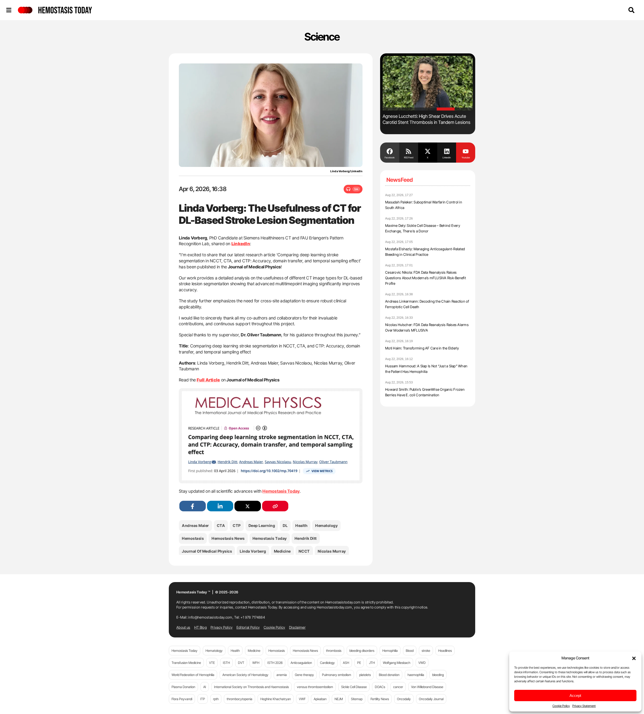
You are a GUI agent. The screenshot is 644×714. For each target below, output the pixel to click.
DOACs (380, 687)
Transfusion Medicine (186, 663)
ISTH (226, 663)
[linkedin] (220, 506)
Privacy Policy (221, 627)
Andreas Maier (195, 525)
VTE (212, 663)
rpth (216, 699)
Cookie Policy (561, 706)
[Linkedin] (446, 151)
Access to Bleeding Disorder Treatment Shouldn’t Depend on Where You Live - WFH (426, 119)
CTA (221, 525)
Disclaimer (297, 627)
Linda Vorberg (253, 551)
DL (285, 525)
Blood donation (389, 675)
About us (183, 627)
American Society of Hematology (245, 675)
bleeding (438, 675)
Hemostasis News (228, 538)
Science (322, 36)
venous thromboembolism (315, 687)
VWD (422, 663)
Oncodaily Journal (431, 699)
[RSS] (408, 151)
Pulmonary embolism (336, 675)
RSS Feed (408, 157)
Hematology (326, 525)
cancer (398, 687)
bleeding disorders (361, 651)
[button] (633, 657)
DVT (241, 663)
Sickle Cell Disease (354, 687)
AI (204, 687)
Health (301, 525)
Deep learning (262, 525)
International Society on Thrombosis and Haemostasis (251, 687)
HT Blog (200, 627)
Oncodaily (404, 699)
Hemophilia (390, 651)
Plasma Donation (183, 687)
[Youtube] (465, 151)
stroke (426, 651)
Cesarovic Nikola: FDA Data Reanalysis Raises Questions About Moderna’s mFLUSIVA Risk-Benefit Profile (425, 277)
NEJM (339, 699)
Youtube (466, 157)
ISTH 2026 (275, 663)
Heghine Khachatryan (275, 699)
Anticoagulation (301, 663)
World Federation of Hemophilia (193, 675)
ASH (346, 663)
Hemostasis (193, 538)
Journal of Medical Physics (207, 551)
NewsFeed (399, 179)
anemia (281, 675)
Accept (575, 695)
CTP (237, 525)
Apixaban (320, 699)
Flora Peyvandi (182, 699)
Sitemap (357, 699)
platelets (365, 675)
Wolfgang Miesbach (396, 663)
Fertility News (380, 699)
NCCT (304, 551)
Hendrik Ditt (306, 538)
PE (359, 663)
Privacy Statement (584, 706)
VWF (302, 699)
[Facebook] (389, 151)
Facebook (389, 157)
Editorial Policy (248, 627)
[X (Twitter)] (247, 506)
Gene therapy (304, 675)
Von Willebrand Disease (427, 687)
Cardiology (327, 663)
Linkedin (446, 157)
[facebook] (192, 506)
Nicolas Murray (332, 551)
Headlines (445, 651)
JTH (372, 663)
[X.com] (427, 151)
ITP (202, 699)
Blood (410, 651)
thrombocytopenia (239, 699)
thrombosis (333, 651)
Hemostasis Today (281, 491)
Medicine (282, 551)
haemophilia (416, 675)
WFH (255, 663)
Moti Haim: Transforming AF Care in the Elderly (422, 348)
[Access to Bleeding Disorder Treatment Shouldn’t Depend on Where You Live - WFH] (428, 83)
